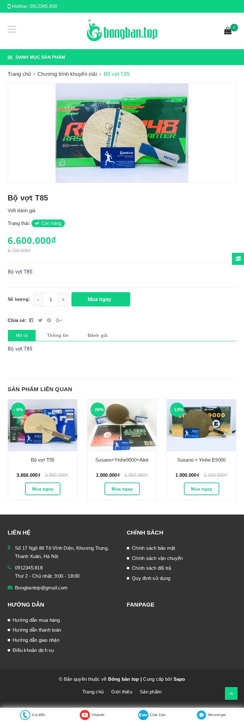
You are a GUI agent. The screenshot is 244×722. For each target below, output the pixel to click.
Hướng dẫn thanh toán (37, 630)
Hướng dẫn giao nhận (36, 640)
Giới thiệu (121, 691)
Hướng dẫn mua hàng (36, 620)
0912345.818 (43, 6)
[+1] (59, 320)
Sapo (179, 679)
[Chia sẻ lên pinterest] (50, 320)
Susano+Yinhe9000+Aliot (121, 460)
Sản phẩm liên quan (40, 389)
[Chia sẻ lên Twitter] (41, 320)
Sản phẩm (151, 691)
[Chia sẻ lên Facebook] (32, 320)
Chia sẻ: (17, 320)
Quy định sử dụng (151, 578)
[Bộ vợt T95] (42, 425)
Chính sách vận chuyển (157, 558)
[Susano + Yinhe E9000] (201, 425)
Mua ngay (42, 488)
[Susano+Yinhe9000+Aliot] (122, 425)
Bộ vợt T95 (43, 460)
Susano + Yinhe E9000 (201, 460)
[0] (228, 31)
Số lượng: (19, 299)
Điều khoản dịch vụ (33, 650)
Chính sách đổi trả (151, 568)
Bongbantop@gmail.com (41, 587)
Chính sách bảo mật (153, 548)
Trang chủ (93, 691)
